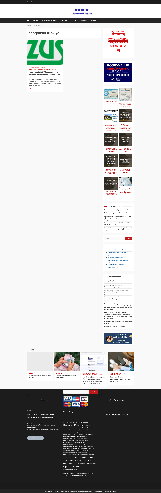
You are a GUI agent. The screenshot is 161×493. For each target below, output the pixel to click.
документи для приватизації (88, 432)
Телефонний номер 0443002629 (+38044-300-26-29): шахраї (121, 361)
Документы (36, 437)
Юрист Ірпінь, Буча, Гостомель (72, 412)
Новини (83, 20)
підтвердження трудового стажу (87, 448)
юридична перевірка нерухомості (87, 454)
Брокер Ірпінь (85, 422)
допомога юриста (67, 434)
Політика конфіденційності (116, 415)
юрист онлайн (71, 466)
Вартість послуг (116, 400)
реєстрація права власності (69, 450)
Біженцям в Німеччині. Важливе (118, 250)
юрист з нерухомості (91, 463)
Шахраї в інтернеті (88, 374)
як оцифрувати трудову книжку (70, 469)
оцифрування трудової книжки (74, 442)
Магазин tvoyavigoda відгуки (113, 287)
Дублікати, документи (49, 20)
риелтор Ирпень (78, 450)
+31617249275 (66, 422)
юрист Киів (67, 463)
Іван (105, 326)
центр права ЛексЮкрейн (81, 452)
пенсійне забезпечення (69, 444)
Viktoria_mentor (77, 422)
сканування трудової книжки (69, 452)
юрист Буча (65, 460)
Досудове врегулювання (115, 257)
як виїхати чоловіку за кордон (86, 466)
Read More (33, 89)
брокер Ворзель (87, 429)
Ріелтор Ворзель (87, 428)
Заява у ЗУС (87, 425)
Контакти (94, 20)
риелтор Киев (86, 450)
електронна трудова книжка (82, 434)
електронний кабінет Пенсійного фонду (75, 436)
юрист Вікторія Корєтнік (80, 460)
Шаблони (63, 20)
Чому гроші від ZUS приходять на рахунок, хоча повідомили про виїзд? (45, 52)
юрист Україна (83, 463)
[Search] (131, 20)
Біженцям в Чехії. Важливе (116, 264)
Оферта (44, 400)
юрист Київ (76, 463)
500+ (71, 422)
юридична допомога (71, 454)
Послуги (73, 20)
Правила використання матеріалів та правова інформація (43, 429)
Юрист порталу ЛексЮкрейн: (113, 280)
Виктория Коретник (74, 425)
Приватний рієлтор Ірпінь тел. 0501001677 (72, 428)
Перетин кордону (113, 267)
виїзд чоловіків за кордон (72, 432)
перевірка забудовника (88, 446)
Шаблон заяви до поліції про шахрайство (117, 213)
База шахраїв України (119, 326)
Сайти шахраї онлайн (94, 373)
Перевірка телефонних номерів (118, 373)
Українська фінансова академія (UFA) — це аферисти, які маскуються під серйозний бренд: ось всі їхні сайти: (117, 218)
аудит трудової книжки (68, 429)
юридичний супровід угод (68, 457)
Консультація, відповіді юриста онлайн (40, 69)
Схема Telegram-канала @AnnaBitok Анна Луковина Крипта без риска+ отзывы (116, 292)
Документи (59, 373)
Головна (35, 20)
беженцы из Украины (78, 429)
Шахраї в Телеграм (98, 374)
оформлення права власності (82, 440)
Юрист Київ (30, 410)
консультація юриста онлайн (71, 438)
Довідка (110, 255)
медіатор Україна (69, 440)
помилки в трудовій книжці (71, 448)
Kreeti (106, 491)
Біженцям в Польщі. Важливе (37, 67)
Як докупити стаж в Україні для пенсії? (116, 210)
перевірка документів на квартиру (73, 446)
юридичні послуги (84, 457)
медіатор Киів (84, 438)
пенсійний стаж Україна (82, 444)
